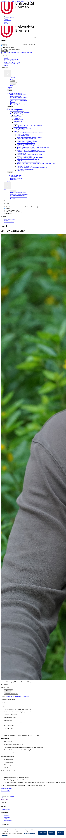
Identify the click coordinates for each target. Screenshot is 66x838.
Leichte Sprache (8, 820)
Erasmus (6, 65)
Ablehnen (51, 832)
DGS (5, 821)
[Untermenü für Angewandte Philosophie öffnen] (23, 111)
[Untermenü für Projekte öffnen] (18, 131)
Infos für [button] (6, 189)
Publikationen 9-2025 (6, 788)
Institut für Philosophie (26, 52)
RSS (2, 798)
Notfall (5, 818)
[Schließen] (7, 108)
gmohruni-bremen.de (17, 696)
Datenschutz (7, 817)
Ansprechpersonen (5, 809)
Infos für (6, 58)
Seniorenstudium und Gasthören (12, 63)
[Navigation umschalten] (35, 37)
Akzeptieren (60, 832)
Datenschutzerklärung (29, 833)
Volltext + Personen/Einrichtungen (11, 49)
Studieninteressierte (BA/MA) (11, 59)
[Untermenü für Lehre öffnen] (17, 124)
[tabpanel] (33, 696)
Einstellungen (42, 832)
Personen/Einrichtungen (8, 47)
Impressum (6, 815)
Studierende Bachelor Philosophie (12, 60)
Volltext (4, 46)
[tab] (8, 690)
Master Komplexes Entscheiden (12, 62)
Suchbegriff (4, 44)
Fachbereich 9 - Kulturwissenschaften (10, 52)
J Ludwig (11, 796)
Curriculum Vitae (5, 791)
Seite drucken (4, 799)
